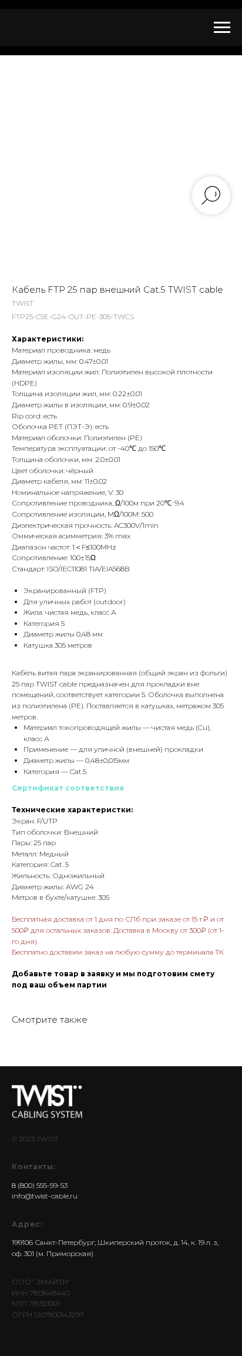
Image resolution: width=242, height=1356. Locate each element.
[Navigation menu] (222, 28)
